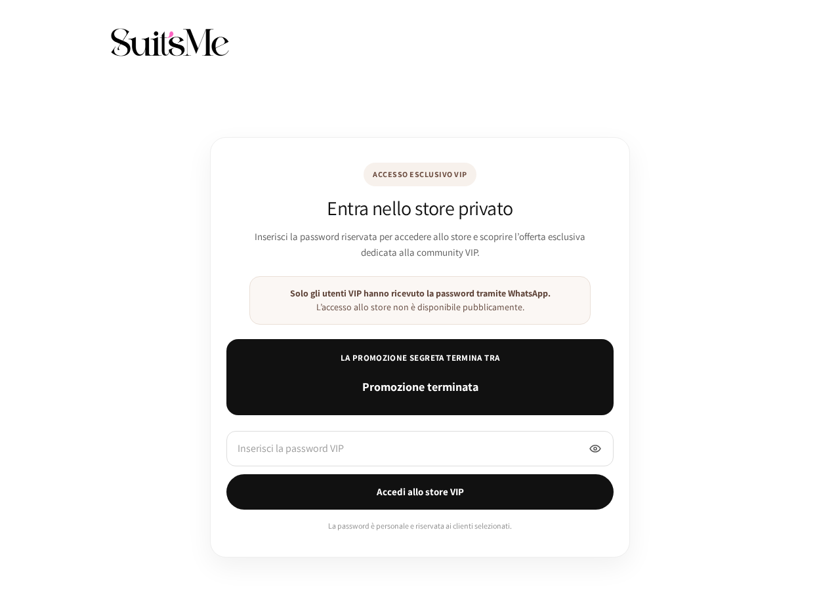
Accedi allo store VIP (420, 491)
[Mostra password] (595, 448)
